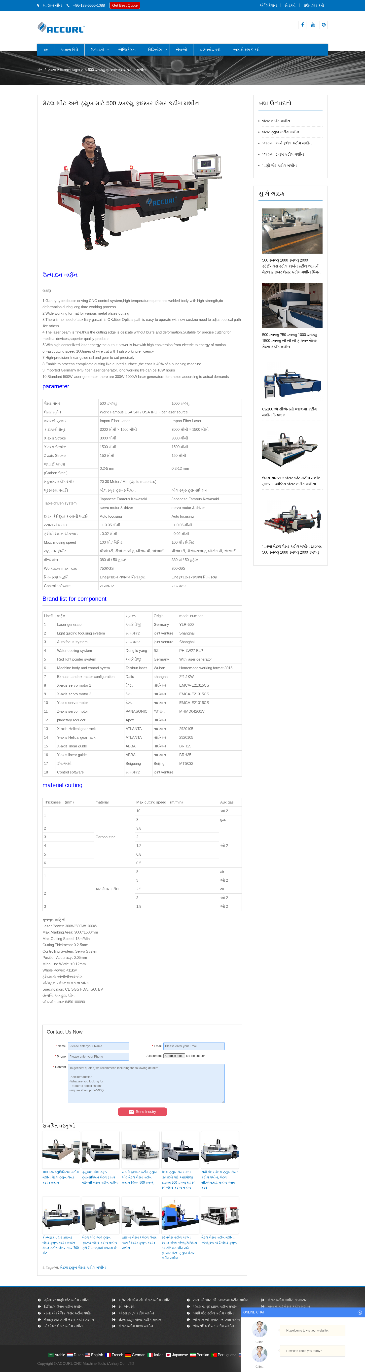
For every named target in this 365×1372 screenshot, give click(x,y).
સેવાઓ (290, 5)
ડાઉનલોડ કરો (313, 5)
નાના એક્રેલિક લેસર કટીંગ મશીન (68, 1313)
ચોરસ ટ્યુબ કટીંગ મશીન (136, 1313)
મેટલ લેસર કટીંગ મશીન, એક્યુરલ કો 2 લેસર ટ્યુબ (219, 1240)
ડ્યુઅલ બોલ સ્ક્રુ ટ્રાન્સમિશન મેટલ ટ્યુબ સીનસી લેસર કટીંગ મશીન (100, 1177)
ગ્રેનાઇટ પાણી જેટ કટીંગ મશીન (66, 1300)
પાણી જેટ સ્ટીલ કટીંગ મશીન (213, 1313)
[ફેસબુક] (302, 25)
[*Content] (57, 1102)
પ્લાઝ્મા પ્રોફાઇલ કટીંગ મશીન (215, 1306)
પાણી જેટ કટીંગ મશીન (279, 165)
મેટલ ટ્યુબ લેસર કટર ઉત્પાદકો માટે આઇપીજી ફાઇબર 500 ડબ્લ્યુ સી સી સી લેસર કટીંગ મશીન (178, 1179)
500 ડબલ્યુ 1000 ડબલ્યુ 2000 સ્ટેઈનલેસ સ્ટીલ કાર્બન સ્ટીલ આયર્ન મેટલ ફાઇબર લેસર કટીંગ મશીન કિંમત (291, 266)
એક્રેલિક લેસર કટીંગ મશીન (213, 1326)
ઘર (45, 49)
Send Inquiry (146, 1111)
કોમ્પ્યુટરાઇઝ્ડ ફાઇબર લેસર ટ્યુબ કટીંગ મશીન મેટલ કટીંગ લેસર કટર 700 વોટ (60, 1245)
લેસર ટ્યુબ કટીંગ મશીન (280, 132)
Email (157, 1046)
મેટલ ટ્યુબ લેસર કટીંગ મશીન (83, 1267)
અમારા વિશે (69, 49)
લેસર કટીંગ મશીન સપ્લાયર (287, 1300)
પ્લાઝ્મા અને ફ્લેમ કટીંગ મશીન (287, 143)
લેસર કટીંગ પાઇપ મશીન (136, 1326)
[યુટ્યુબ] (313, 25)
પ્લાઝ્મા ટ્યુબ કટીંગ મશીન (283, 154)
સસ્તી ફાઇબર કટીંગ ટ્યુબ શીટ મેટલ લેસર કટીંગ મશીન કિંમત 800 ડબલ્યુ (139, 1177)
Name (61, 1046)
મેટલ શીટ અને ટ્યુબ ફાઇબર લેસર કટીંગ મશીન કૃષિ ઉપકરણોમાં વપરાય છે (99, 1243)
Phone (60, 1056)
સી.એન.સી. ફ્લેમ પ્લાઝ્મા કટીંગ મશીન (221, 1320)
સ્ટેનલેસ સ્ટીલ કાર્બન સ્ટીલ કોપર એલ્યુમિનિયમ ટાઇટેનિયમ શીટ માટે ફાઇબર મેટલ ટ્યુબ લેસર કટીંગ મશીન (179, 1248)
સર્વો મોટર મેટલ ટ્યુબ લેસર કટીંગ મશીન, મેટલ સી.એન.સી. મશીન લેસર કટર (219, 1179)
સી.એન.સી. (127, 1306)
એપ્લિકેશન (268, 5)
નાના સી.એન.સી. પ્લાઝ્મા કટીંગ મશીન (220, 1300)
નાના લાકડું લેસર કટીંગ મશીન (289, 1306)
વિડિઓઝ (155, 49)
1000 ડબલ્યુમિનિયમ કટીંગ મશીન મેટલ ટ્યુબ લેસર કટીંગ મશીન (60, 1177)
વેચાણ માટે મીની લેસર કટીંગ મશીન (69, 1320)
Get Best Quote (125, 5)
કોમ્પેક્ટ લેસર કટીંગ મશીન (63, 1326)
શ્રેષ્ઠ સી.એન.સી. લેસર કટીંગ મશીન (145, 1300)
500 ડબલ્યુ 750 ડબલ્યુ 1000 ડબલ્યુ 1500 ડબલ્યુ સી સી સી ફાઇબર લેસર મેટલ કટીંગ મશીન (289, 341)
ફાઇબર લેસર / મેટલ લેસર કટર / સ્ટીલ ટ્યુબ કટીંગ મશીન (139, 1243)
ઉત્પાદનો (97, 49)
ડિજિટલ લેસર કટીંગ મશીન (63, 1306)
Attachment (154, 1056)
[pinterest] (324, 25)
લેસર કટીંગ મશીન (276, 121)
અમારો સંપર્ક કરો (246, 49)
